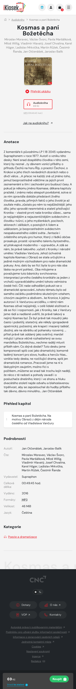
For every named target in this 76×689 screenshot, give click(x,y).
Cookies (36, 646)
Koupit (57, 679)
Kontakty (55, 615)
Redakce (36, 661)
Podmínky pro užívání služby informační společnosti (36, 632)
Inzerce (36, 656)
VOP (24, 615)
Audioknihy (18, 19)
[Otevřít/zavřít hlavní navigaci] (68, 7)
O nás (54, 605)
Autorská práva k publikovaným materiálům (36, 627)
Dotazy (26, 605)
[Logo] (19, 7)
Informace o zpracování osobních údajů (36, 637)
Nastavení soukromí (38, 651)
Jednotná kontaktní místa (36, 641)
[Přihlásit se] (51, 7)
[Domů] (5, 19)
